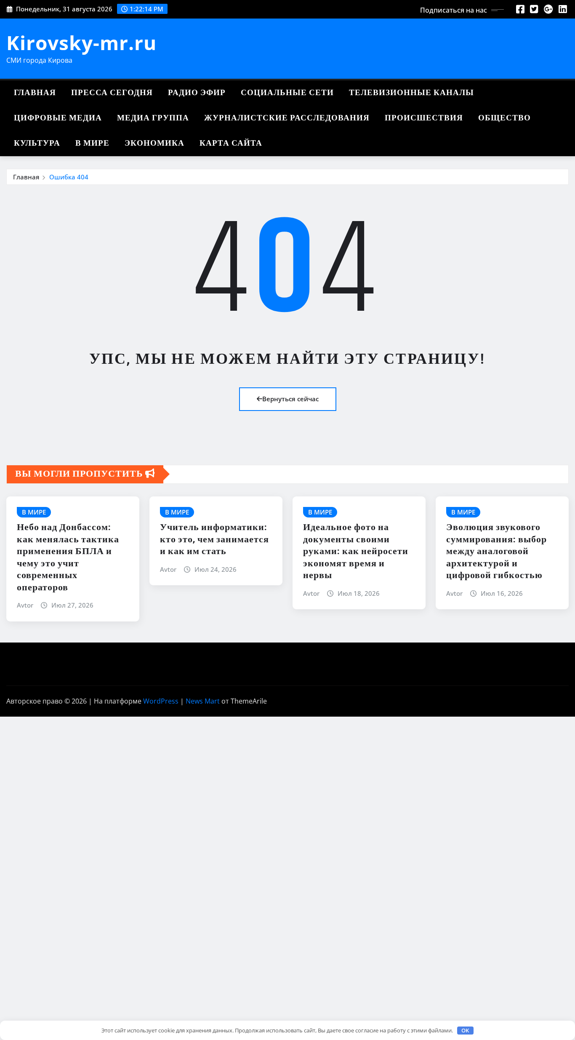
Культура (37, 143)
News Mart (203, 701)
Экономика (154, 143)
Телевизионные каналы (411, 93)
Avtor (25, 605)
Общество (504, 118)
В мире (92, 143)
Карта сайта (231, 143)
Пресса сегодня (112, 93)
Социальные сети (287, 93)
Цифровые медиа (58, 118)
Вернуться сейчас (290, 399)
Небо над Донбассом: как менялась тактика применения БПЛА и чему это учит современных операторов (68, 557)
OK (465, 1030)
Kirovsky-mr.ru (81, 42)
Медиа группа (153, 118)
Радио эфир (197, 93)
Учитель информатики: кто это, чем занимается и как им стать (214, 539)
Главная (35, 93)
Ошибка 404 (68, 177)
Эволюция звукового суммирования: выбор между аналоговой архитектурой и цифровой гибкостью (496, 551)
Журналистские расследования (287, 118)
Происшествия (424, 118)
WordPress (160, 701)
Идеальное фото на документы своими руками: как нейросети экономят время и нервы (355, 551)
